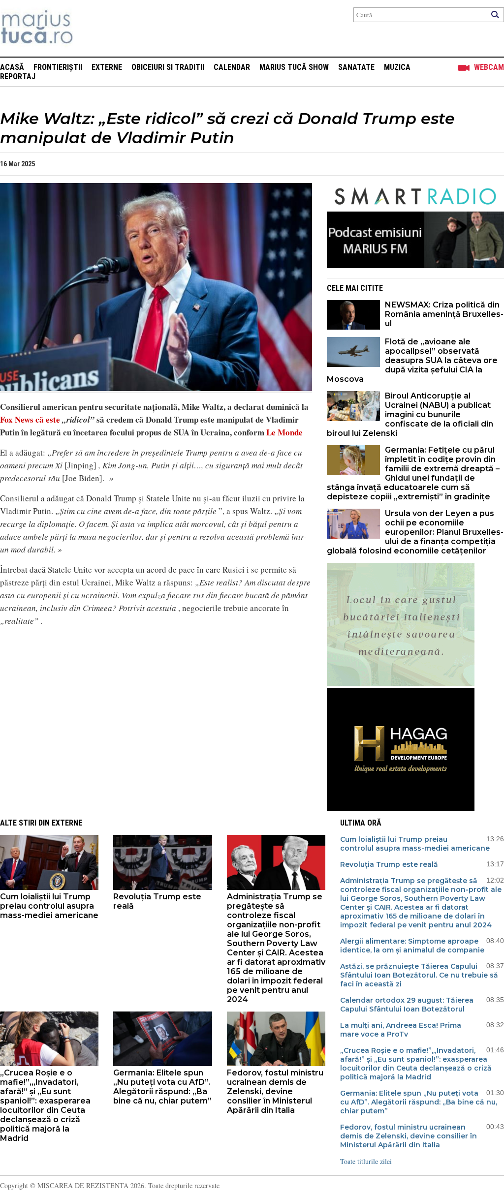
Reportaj (17, 76)
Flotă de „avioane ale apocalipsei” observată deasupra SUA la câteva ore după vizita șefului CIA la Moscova (412, 360)
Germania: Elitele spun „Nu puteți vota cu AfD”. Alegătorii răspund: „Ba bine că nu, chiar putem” (162, 1086)
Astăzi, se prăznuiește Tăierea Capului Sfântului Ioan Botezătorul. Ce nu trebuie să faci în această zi (419, 975)
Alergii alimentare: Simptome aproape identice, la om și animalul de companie (412, 945)
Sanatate (356, 67)
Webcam (489, 67)
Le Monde (284, 432)
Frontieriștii (57, 67)
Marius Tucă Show (294, 67)
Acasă (12, 67)
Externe (107, 67)
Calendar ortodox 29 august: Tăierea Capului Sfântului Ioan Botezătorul (406, 1004)
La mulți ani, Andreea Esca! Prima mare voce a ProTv (400, 1030)
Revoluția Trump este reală (157, 901)
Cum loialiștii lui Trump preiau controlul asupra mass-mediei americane (49, 906)
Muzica (397, 67)
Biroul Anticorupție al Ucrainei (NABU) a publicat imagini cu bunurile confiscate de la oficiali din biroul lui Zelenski (410, 414)
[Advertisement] (148, 703)
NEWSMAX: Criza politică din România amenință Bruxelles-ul (444, 314)
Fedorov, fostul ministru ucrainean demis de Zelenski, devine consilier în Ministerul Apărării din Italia (275, 1091)
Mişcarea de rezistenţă (90, 28)
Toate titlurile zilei (366, 1161)
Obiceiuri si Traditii (167, 67)
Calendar (232, 67)
